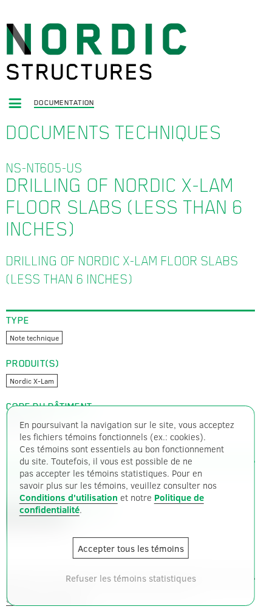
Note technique (34, 337)
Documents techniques (114, 132)
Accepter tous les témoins (131, 548)
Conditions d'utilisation (68, 497)
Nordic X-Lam (32, 381)
